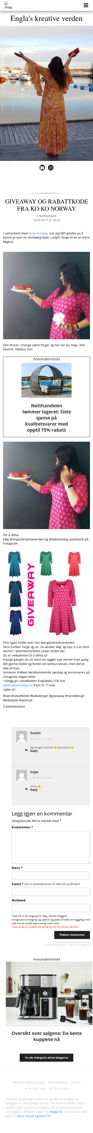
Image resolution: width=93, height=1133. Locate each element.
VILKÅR (76, 1082)
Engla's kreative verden (46, 18)
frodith (35, 733)
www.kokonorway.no (18, 685)
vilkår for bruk (74, 945)
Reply (34, 751)
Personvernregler (59, 945)
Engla (34, 772)
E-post (46, 884)
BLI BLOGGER (58, 1088)
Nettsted (19, 900)
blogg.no (56, 1112)
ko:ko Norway (38, 233)
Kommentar (22, 827)
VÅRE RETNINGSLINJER (29, 1082)
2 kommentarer (46, 216)
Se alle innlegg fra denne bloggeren (46, 1057)
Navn (17, 868)
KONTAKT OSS (35, 1088)
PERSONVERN (58, 1082)
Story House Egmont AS (34, 1116)
